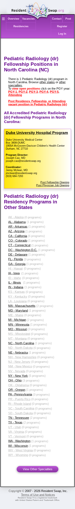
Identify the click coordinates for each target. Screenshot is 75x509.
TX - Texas (15, 422)
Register (62, 26)
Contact (56, 18)
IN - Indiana (15, 287)
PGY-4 (43, 91)
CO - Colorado (17, 240)
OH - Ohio (15, 380)
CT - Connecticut (19, 245)
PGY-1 (12, 91)
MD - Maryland (18, 310)
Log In (62, 33)
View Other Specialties (37, 469)
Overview (13, 18)
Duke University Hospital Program (37, 133)
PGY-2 (23, 91)
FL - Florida (15, 259)
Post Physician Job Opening (52, 185)
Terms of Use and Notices (38, 494)
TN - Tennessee (18, 417)
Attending (15, 95)
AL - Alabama (17, 222)
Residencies (20, 26)
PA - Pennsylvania (20, 394)
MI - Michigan (17, 319)
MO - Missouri (17, 329)
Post (68, 18)
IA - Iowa (14, 273)
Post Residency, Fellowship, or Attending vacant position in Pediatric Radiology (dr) (37, 103)
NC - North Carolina (21, 343)
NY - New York (18, 375)
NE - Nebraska (18, 352)
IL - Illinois (14, 282)
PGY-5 (54, 91)
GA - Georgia (16, 264)
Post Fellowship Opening (54, 182)
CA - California (17, 236)
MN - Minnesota (18, 324)
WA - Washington (19, 441)
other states (47, 82)
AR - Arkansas (17, 226)
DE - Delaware (17, 254)
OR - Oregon (16, 389)
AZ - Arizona (16, 231)
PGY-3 (33, 91)
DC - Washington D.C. (22, 250)
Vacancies (28, 18)
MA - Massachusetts (21, 305)
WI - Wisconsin (18, 445)
